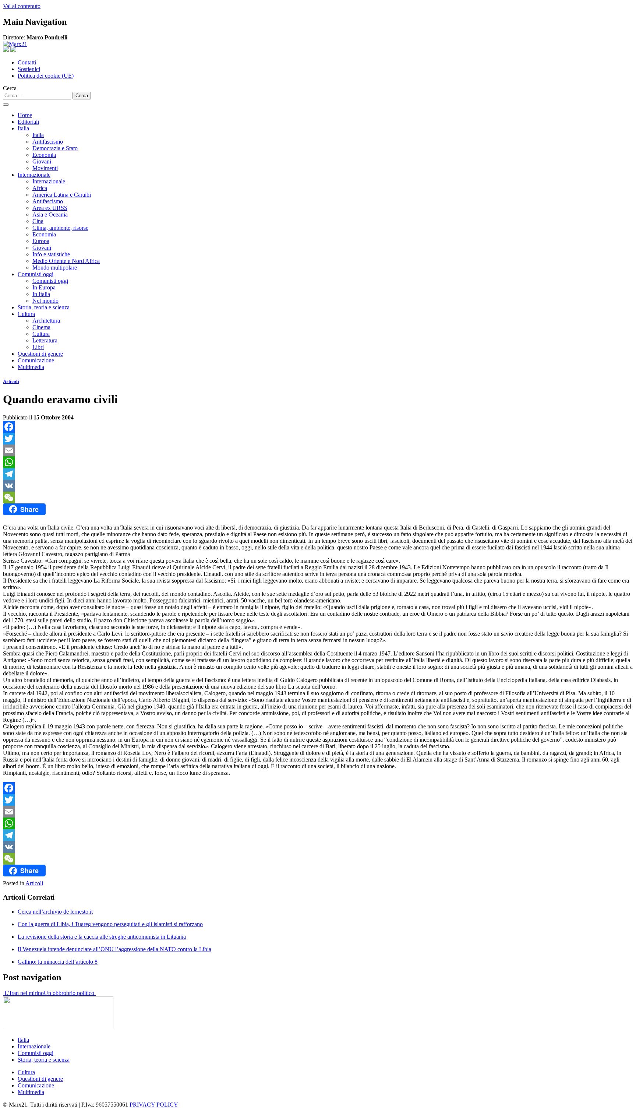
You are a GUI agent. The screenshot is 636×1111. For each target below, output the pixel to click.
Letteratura (44, 340)
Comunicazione (36, 360)
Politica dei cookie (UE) (46, 76)
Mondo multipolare (54, 267)
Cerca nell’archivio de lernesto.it (55, 911)
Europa (40, 241)
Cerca (10, 88)
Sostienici (29, 69)
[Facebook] (318, 427)
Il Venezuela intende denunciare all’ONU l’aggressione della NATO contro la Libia (114, 949)
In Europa (44, 287)
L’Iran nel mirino (23, 993)
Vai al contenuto (21, 6)
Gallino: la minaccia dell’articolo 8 (58, 962)
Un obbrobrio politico (70, 993)
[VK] (318, 486)
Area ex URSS (49, 208)
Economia (44, 155)
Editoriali (28, 122)
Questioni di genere (40, 354)
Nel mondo (45, 301)
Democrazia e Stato (55, 148)
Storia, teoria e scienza (44, 307)
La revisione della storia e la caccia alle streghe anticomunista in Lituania (102, 937)
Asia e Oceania (50, 214)
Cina (37, 221)
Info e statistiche (51, 254)
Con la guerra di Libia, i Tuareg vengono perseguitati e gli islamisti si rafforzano (110, 924)
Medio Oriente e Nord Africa (66, 261)
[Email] (318, 450)
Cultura (26, 314)
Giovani (41, 161)
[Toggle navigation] (6, 104)
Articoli (11, 381)
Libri (38, 347)
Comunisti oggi (35, 274)
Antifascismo (47, 141)
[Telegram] (318, 474)
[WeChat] (318, 497)
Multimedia (31, 367)
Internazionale (34, 175)
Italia (23, 128)
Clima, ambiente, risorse (60, 228)
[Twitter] (318, 438)
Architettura (46, 320)
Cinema (41, 327)
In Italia (41, 294)
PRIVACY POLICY (154, 1104)
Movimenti (45, 168)
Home (25, 115)
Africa (39, 188)
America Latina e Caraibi (61, 194)
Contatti (27, 62)
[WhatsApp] (318, 462)
